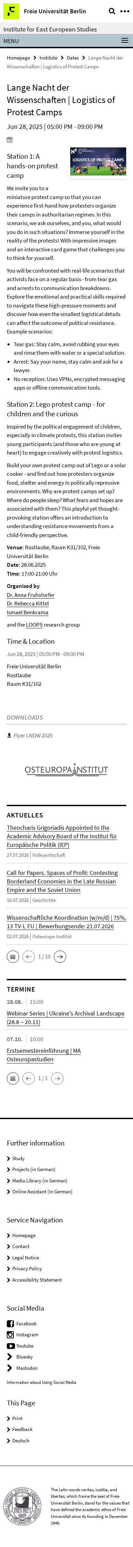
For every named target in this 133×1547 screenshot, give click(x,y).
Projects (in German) (34, 1169)
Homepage (18, 57)
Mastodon (27, 1368)
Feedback (22, 1429)
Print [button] (17, 1418)
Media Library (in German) (40, 1180)
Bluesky (24, 1356)
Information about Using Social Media (41, 1382)
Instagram (27, 1334)
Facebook (26, 1323)
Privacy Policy (27, 1268)
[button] (13, 956)
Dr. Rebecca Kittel (28, 603)
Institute (48, 57)
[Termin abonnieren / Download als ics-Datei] (66, 139)
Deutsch (20, 1440)
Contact (20, 1246)
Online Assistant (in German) (42, 1191)
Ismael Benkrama (27, 612)
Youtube (24, 1345)
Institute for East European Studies (50, 29)
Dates (73, 57)
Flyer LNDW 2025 (33, 735)
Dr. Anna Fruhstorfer (31, 595)
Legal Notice (25, 1257)
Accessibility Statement (37, 1279)
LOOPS (34, 624)
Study (18, 1158)
